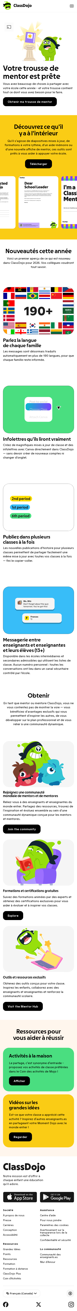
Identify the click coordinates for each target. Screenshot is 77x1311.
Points (7, 1254)
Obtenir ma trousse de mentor (30, 102)
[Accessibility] (70, 1293)
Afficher (19, 1081)
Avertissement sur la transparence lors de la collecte (53, 1232)
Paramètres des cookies (54, 1225)
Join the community (22, 829)
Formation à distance (15, 1268)
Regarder (20, 1137)
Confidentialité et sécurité (55, 1240)
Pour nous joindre (50, 1220)
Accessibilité (10, 1234)
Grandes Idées (11, 1249)
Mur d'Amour (47, 1262)
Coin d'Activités (12, 1278)
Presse (7, 1220)
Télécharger (38, 164)
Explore (13, 915)
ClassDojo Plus (12, 1273)
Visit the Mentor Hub (23, 1006)
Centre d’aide (48, 1215)
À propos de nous (13, 1215)
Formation (9, 1264)
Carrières (8, 1225)
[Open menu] (72, 6)
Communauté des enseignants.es (50, 1256)
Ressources (10, 1259)
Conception (10, 1230)
